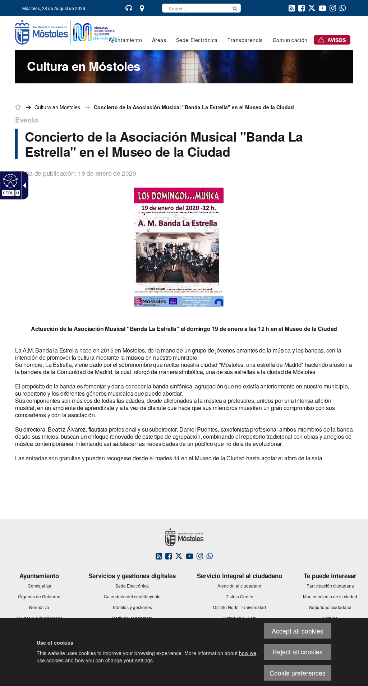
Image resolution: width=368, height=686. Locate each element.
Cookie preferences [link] (298, 672)
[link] (9, 180)
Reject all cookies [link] (297, 651)
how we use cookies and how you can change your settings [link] (146, 656)
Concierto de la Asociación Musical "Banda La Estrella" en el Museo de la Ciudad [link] (194, 107)
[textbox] (196, 8)
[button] (235, 8)
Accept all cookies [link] (297, 630)
